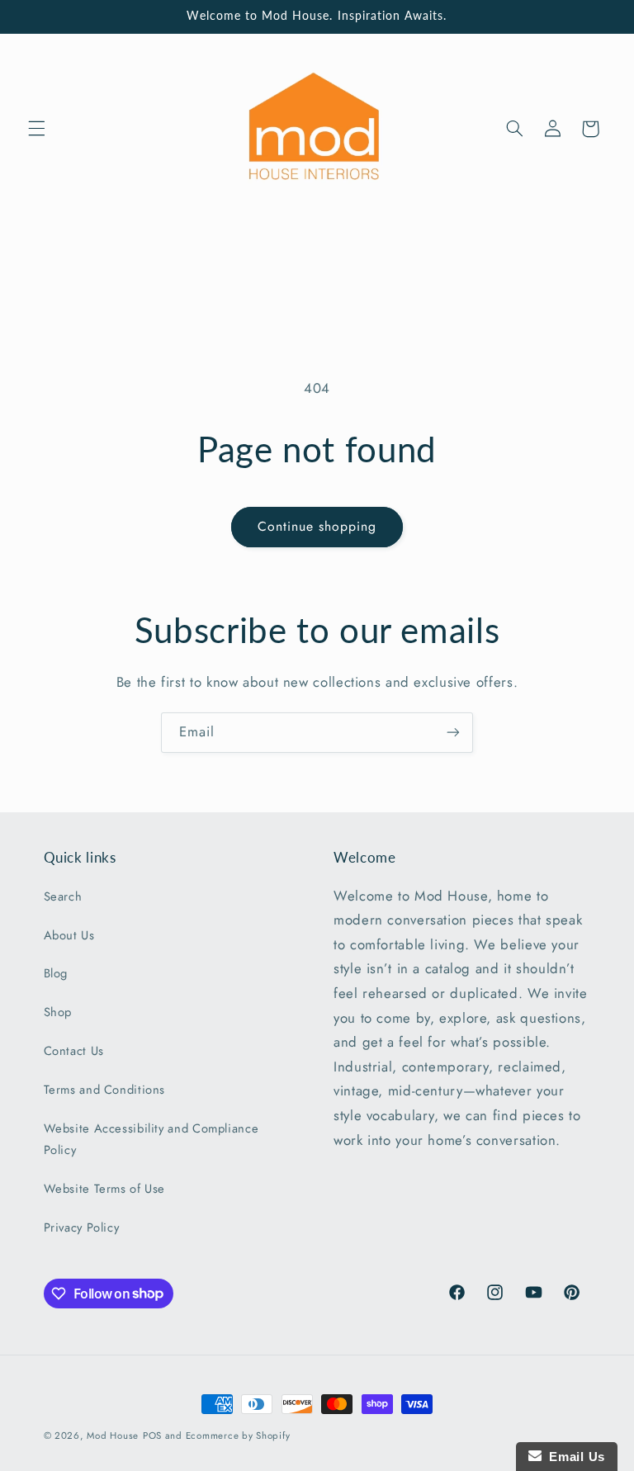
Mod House (113, 1435)
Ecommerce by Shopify (238, 1435)
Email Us (573, 1457)
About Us (69, 935)
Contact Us (74, 1051)
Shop (58, 1012)
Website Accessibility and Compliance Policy (151, 1139)
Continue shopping (317, 526)
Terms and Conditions (105, 1090)
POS (152, 1435)
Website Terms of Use (105, 1189)
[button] (36, 129)
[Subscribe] (453, 732)
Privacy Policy (82, 1227)
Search (63, 896)
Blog (56, 973)
